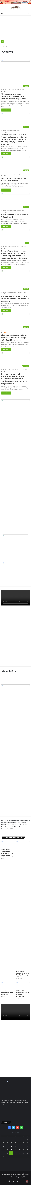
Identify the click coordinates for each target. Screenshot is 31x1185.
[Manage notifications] (27, 1181)
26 (11, 1153)
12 (11, 1146)
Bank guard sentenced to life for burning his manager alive (22, 974)
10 (3, 1146)
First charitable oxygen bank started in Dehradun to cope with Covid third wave (14, 337)
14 (19, 1146)
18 (7, 1149)
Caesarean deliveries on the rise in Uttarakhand (13, 179)
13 (15, 1146)
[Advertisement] (15, 29)
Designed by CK (20, 1177)
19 (11, 1149)
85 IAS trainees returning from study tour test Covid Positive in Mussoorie (15, 298)
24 (3, 1153)
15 (23, 1146)
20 (15, 1149)
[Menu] (2, 13)
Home (4, 47)
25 (7, 1153)
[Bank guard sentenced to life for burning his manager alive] (23, 905)
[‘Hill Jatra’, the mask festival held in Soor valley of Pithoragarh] (23, 985)
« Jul (15, 1161)
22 (23, 1149)
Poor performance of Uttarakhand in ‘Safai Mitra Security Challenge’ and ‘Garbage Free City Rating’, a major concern (14, 379)
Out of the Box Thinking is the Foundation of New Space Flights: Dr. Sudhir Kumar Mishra (7, 853)
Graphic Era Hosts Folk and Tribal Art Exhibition (7, 992)
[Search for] (29, 13)
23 (27, 1149)
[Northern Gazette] (15, 7)
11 (7, 1146)
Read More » (6, 110)
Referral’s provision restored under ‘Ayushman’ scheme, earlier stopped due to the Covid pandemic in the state (14, 254)
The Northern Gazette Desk (9, 89)
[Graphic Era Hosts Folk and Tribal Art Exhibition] (8, 985)
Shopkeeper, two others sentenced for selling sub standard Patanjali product (13, 96)
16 (27, 1146)
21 (19, 1149)
